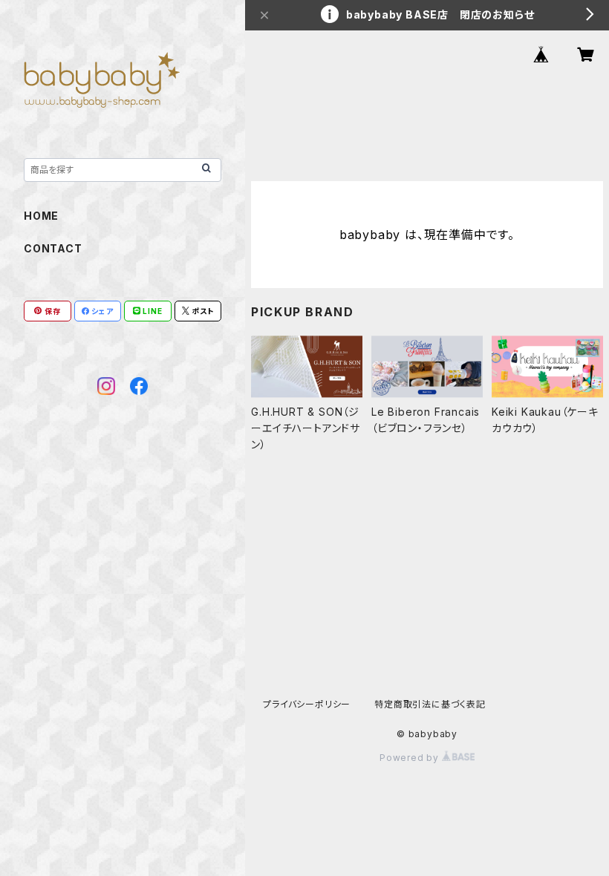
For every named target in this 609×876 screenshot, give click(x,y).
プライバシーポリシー (307, 704)
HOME (41, 215)
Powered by (411, 757)
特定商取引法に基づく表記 (430, 704)
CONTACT (53, 248)
